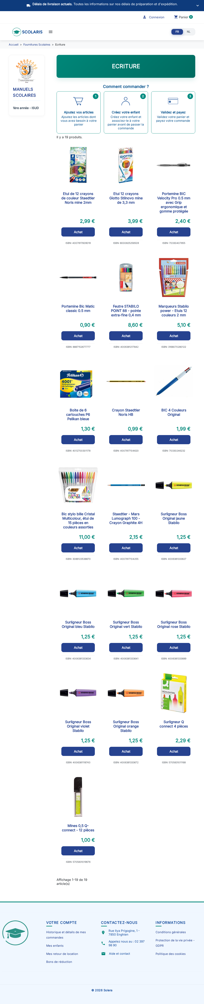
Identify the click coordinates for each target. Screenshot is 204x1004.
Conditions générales (171, 932)
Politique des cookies (171, 954)
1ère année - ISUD (26, 108)
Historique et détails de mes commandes (66, 934)
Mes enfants (55, 946)
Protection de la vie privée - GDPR (175, 943)
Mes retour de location (62, 954)
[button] (153, 17)
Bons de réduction (59, 962)
